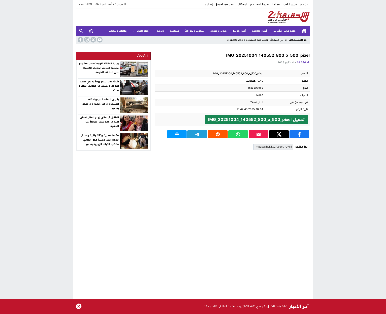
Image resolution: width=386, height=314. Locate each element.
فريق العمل (290, 3)
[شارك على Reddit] (218, 134)
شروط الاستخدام (259, 3)
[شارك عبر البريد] (258, 134)
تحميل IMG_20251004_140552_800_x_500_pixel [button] (256, 119)
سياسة (174, 30)
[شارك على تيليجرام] (197, 134)
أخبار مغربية (259, 30)
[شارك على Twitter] (279, 134)
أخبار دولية (239, 30)
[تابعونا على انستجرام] (86, 40)
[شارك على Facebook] (299, 134)
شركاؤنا (276, 3)
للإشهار (242, 3)
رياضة (160, 30)
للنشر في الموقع (225, 3)
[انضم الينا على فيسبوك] (80, 40)
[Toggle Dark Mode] (91, 31)
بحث (81, 31)
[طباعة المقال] (177, 134)
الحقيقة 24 (303, 62)
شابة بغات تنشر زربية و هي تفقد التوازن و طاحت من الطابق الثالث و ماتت (98, 85)
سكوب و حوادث (194, 30)
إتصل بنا (208, 3)
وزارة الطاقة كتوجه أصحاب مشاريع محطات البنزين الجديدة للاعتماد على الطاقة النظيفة (99, 67)
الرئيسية (304, 31)
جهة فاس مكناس (284, 30)
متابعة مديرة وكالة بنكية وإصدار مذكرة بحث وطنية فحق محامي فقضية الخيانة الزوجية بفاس (100, 139)
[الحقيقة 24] (193, 17)
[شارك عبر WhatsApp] (238, 134)
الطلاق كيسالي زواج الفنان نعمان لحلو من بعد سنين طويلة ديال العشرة (99, 121)
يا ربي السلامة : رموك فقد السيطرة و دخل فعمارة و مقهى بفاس (100, 103)
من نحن (304, 3)
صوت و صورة (218, 30)
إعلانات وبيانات (118, 30)
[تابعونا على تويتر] (93, 40)
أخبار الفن (143, 30)
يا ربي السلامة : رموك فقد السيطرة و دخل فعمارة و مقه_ (254, 39)
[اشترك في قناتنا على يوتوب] (99, 40)
